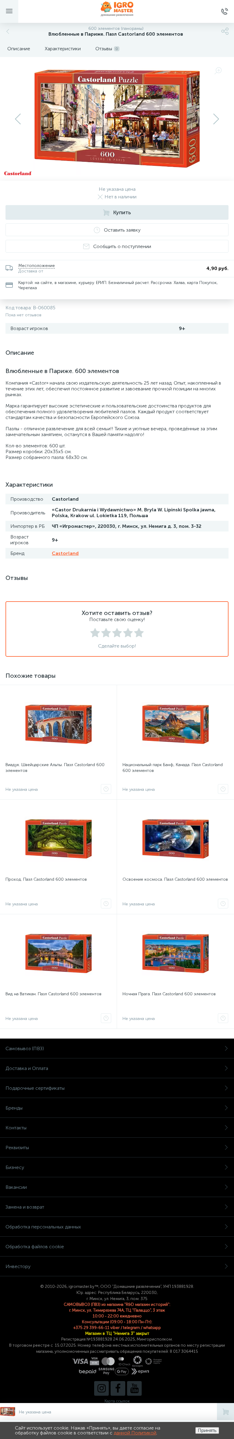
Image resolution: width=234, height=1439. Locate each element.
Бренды (14, 1108)
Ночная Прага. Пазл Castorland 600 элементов (169, 994)
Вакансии (16, 1187)
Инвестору (17, 1266)
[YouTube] (134, 1388)
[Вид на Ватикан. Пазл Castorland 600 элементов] (58, 953)
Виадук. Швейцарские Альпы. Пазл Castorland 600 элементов (55, 767)
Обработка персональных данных (43, 1227)
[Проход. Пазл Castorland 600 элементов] (58, 839)
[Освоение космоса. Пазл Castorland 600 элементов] (175, 839)
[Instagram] (101, 1388)
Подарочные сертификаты (35, 1088)
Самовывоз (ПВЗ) (24, 1048)
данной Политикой (135, 1433)
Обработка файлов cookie (34, 1246)
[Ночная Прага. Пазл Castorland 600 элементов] (175, 953)
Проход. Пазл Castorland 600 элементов (46, 879)
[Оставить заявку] (106, 789)
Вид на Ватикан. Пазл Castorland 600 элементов (53, 994)
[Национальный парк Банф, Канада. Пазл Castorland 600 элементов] (175, 724)
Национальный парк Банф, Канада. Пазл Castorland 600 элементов (172, 767)
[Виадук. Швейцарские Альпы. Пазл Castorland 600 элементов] (58, 724)
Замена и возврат (24, 1207)
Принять (207, 1430)
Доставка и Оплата (26, 1068)
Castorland (65, 553)
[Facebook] (118, 1388)
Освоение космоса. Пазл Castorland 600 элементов (175, 879)
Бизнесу (14, 1167)
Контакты (16, 1128)
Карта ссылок (117, 1401)
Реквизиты (17, 1147)
